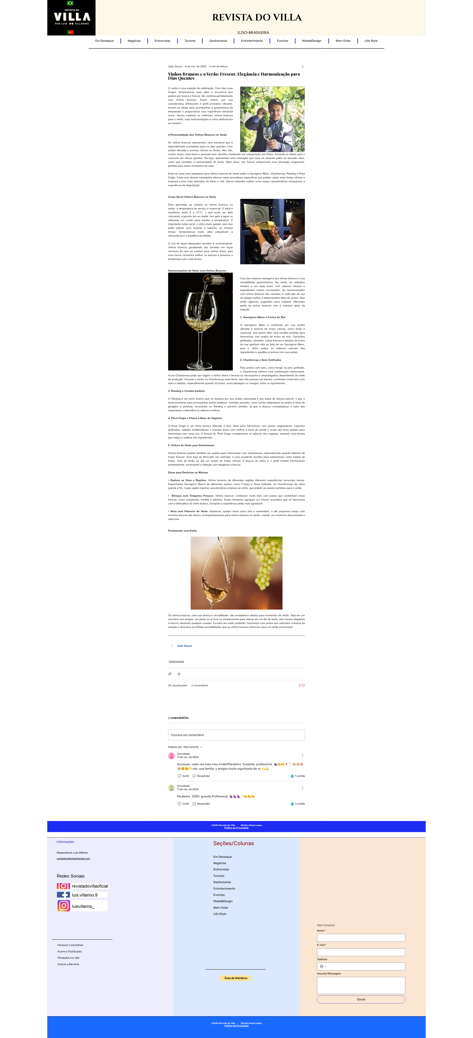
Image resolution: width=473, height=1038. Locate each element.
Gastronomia (176, 661)
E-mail (321, 945)
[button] (236, 646)
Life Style (219, 914)
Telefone (322, 959)
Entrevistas (221, 869)
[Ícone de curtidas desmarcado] (179, 776)
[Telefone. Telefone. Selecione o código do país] (323, 966)
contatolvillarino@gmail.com (73, 858)
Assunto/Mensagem (329, 973)
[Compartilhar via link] (170, 674)
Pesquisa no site (68, 957)
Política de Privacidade (236, 828)
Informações (65, 842)
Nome (321, 930)
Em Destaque (222, 857)
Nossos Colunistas (70, 945)
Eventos (219, 895)
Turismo (218, 876)
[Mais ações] (302, 66)
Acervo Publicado (69, 951)
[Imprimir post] (179, 674)
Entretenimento (224, 888)
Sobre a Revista (68, 964)
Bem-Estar (220, 907)
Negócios (219, 863)
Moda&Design (223, 901)
